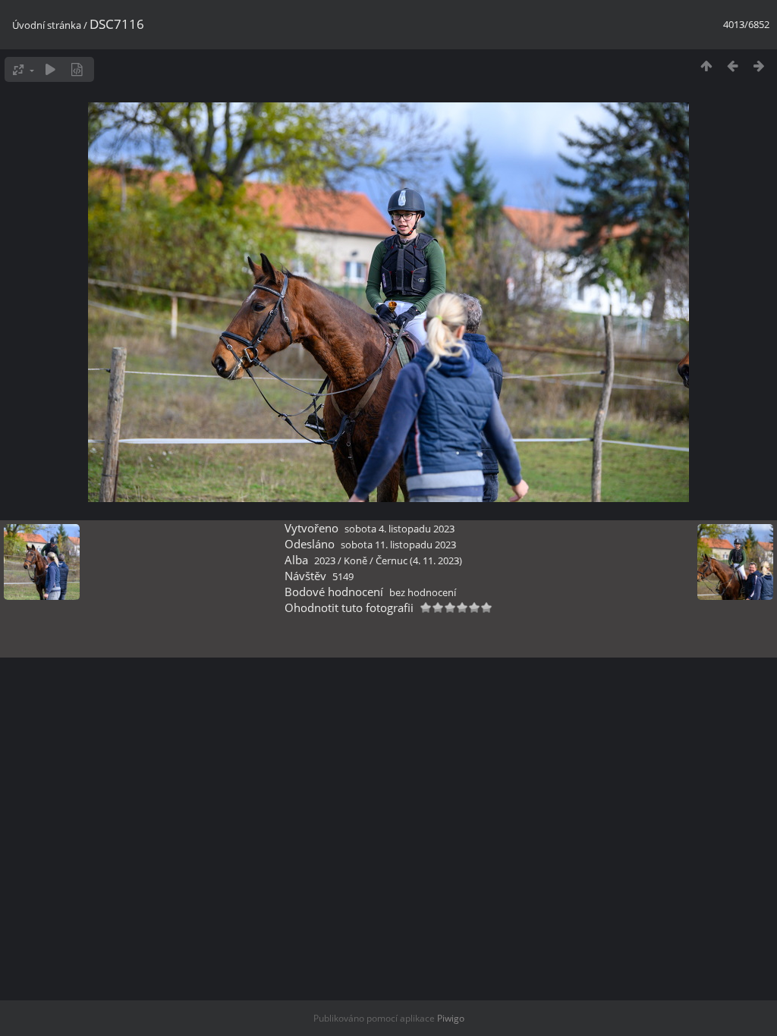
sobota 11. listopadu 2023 (398, 544)
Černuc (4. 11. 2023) (419, 560)
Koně (355, 560)
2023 (324, 560)
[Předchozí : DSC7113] (732, 65)
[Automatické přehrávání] (50, 69)
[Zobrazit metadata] (77, 69)
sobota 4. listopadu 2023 (399, 528)
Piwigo (450, 1018)
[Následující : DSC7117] (759, 65)
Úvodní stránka (46, 25)
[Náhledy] (706, 65)
